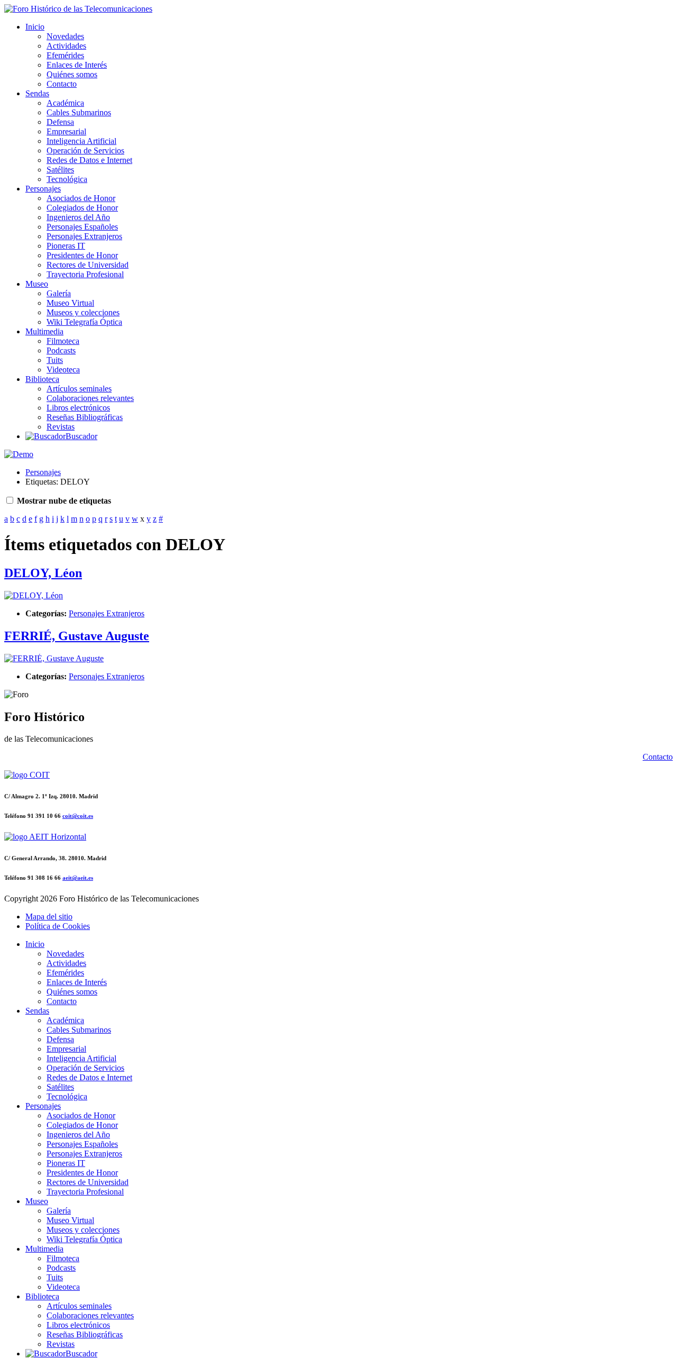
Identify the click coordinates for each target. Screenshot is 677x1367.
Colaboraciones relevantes (90, 398)
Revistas (61, 426)
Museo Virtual (70, 302)
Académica (65, 102)
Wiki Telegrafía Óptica (84, 321)
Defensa (60, 121)
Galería (59, 293)
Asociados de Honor (81, 198)
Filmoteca (63, 340)
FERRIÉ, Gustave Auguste (76, 636)
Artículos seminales (79, 388)
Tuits (55, 360)
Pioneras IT (66, 245)
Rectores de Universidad (88, 264)
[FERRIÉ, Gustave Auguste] (54, 658)
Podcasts (61, 350)
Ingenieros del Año (78, 217)
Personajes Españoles (82, 226)
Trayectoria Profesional (85, 274)
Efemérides (65, 55)
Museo (36, 283)
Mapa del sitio (48, 916)
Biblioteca (42, 379)
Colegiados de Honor (82, 207)
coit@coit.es (77, 816)
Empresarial (66, 131)
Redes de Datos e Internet (89, 160)
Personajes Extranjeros (84, 236)
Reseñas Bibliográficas (85, 417)
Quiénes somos (72, 74)
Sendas (37, 93)
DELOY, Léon (43, 573)
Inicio (34, 26)
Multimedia (44, 331)
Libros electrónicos (78, 407)
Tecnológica (67, 179)
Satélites (60, 169)
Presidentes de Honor (82, 255)
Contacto (62, 83)
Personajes (43, 188)
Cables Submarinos (79, 112)
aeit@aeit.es (77, 877)
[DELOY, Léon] (33, 595)
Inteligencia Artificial (81, 140)
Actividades (66, 45)
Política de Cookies (57, 926)
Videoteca (63, 369)
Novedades (65, 36)
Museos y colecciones (83, 312)
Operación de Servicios (85, 150)
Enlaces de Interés (77, 64)
